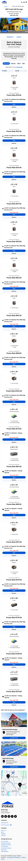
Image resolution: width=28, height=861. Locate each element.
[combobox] (21, 71)
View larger (4, 31)
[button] (3, 732)
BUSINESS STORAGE (6, 844)
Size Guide (19, 67)
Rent (14, 104)
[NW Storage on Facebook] (5, 816)
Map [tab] (23, 63)
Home (5, 6)
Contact (19, 37)
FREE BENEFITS (4, 851)
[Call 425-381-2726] (21, 2)
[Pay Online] (24, 2)
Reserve (14, 107)
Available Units (14, 738)
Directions (10, 37)
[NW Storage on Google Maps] (2, 816)
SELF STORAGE (4, 841)
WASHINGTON (4, 822)
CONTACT (3, 835)
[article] (14, 726)
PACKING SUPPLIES (5, 843)
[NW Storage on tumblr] (15, 816)
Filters (5, 70)
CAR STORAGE (4, 846)
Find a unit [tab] (6, 63)
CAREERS (3, 834)
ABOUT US (3, 830)
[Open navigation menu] (26, 2)
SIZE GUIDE (4, 850)
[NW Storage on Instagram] (9, 816)
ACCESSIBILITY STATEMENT (13, 857)
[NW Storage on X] (12, 816)
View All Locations (6, 825)
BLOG (2, 832)
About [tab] (19, 63)
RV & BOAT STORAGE (6, 848)
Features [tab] (13, 63)
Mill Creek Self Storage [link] (18, 6)
